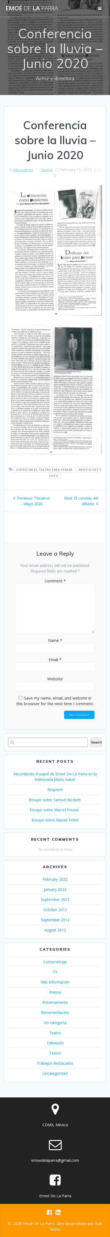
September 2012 (55, 919)
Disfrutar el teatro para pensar (44, 469)
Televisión (55, 1042)
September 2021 (55, 899)
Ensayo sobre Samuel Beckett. (55, 799)
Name (55, 640)
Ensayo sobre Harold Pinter (55, 820)
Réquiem (55, 789)
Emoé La (32, 8)
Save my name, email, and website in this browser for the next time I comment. (55, 700)
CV (55, 971)
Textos (47, 169)
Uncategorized (55, 1073)
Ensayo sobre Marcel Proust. (55, 809)
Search (96, 742)
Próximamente (55, 1002)
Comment (55, 580)
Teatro (55, 1032)
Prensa (55, 992)
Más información (55, 982)
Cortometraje (55, 961)
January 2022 (55, 889)
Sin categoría (55, 1022)
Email (55, 659)
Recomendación (55, 1012)
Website (55, 678)
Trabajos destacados (55, 1063)
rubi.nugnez (23, 169)
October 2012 (55, 909)
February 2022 (55, 879)
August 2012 (55, 929)
